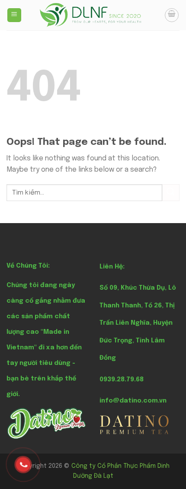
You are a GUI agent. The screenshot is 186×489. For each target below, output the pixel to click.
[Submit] (171, 192)
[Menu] (14, 15)
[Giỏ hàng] (172, 15)
